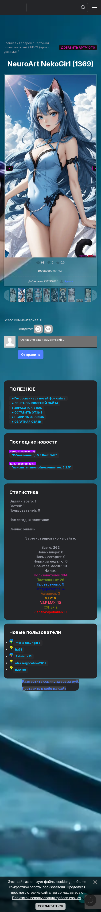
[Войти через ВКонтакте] (48, 329)
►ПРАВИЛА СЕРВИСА (28, 417)
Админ (68, 281)
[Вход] (38, 329)
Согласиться (50, 906)
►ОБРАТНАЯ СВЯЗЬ (26, 421)
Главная (10, 43)
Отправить (30, 354)
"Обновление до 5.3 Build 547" (34, 455)
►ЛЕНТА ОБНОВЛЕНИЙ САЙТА (35, 403)
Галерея (25, 43)
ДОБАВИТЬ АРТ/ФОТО (78, 47)
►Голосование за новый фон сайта (39, 398)
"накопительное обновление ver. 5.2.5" (41, 467)
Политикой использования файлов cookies (46, 898)
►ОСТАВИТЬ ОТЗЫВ (27, 412)
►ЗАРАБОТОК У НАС (27, 408)
